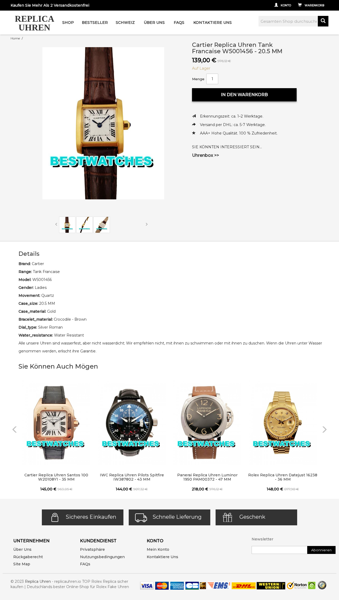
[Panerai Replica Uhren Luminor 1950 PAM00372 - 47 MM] (207, 422)
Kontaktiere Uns (212, 22)
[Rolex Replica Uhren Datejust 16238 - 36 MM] (283, 422)
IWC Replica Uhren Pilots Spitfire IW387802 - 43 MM (132, 477)
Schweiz (125, 22)
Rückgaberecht (28, 556)
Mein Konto (158, 549)
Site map (21, 564)
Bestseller (95, 22)
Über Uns (154, 22)
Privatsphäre (92, 549)
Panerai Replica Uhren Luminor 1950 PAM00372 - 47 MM (207, 477)
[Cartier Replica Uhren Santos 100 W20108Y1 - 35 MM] (56, 422)
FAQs (85, 564)
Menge (198, 79)
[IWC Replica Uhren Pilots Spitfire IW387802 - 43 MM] (132, 422)
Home (15, 38)
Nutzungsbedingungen (102, 556)
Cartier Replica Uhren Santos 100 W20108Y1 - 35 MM (56, 477)
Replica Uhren (38, 581)
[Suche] (323, 21)
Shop (68, 22)
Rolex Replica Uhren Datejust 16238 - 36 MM (282, 477)
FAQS (179, 22)
